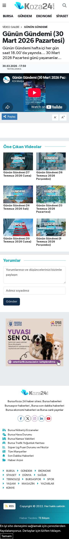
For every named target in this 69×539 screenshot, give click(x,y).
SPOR (50, 479)
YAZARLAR (47, 483)
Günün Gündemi (35, 27)
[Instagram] (34, 418)
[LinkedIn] (41, 418)
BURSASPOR (33, 479)
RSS (11, 506)
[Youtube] (48, 418)
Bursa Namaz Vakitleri (21, 438)
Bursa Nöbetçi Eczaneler (23, 430)
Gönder (11, 301)
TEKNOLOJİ (13, 479)
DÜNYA (26, 475)
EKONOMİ (44, 16)
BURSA (8, 16)
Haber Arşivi (15, 460)
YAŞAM (11, 483)
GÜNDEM (25, 16)
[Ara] (64, 5)
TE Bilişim (43, 518)
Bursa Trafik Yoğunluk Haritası (26, 443)
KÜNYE (10, 487)
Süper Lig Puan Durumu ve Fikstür (28, 447)
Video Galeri (10, 27)
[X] (28, 418)
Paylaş (12, 116)
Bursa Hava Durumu (20, 434)
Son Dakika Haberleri (21, 455)
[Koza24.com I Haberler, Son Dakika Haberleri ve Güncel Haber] (34, 5)
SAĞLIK (42, 475)
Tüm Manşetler (17, 451)
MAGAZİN (28, 483)
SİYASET (62, 16)
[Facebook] (21, 418)
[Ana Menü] (4, 5)
